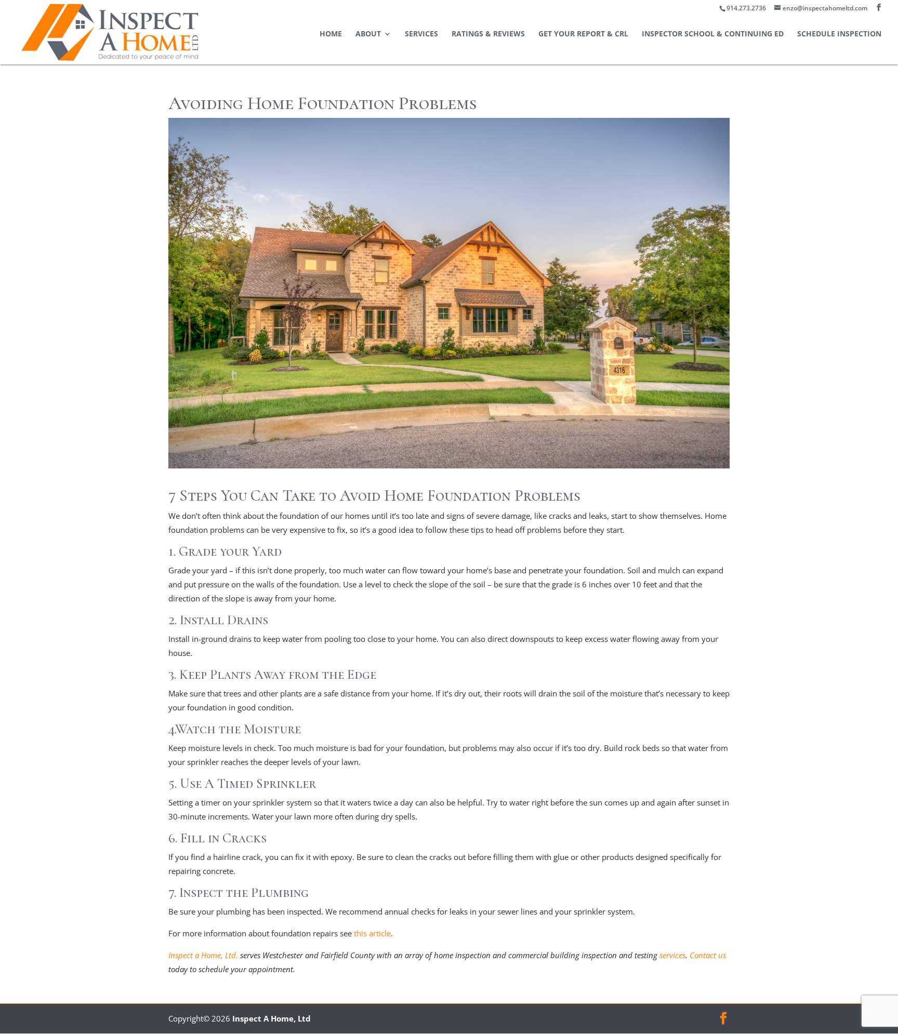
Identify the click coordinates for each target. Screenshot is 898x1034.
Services (421, 34)
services (672, 955)
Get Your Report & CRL (583, 34)
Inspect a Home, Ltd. (203, 955)
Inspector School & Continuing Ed (713, 34)
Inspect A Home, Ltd (271, 1018)
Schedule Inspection (839, 34)
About (368, 34)
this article (372, 933)
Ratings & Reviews (488, 34)
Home (331, 34)
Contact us (708, 955)
